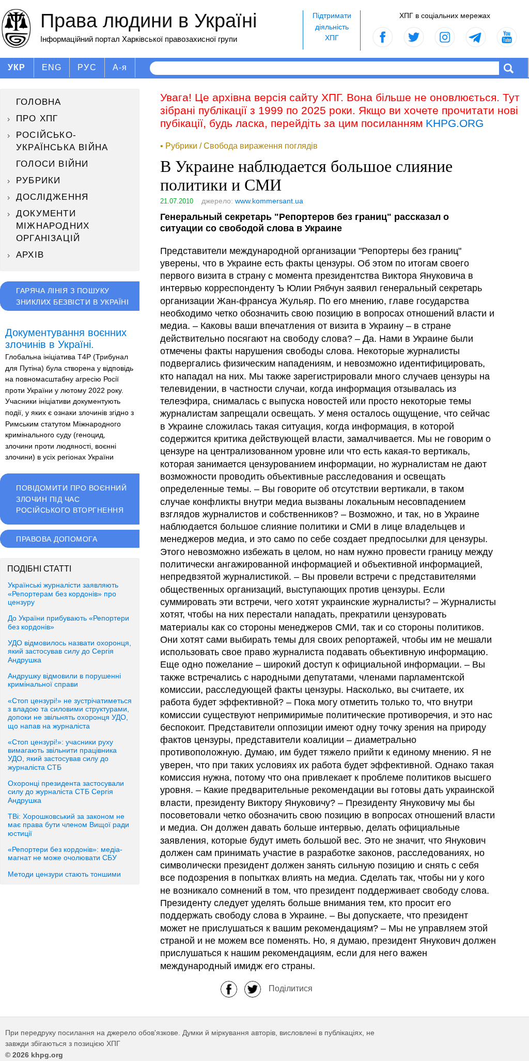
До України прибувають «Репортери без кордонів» (68, 622)
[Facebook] (229, 988)
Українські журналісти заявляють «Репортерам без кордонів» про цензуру (63, 593)
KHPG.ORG (455, 123)
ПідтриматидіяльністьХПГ (332, 26)
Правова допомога (56, 539)
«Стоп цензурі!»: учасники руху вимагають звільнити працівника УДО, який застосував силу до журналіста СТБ (62, 754)
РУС (87, 67)
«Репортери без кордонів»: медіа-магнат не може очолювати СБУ (65, 854)
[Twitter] (252, 988)
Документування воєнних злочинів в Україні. (66, 339)
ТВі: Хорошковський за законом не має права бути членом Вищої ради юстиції (68, 825)
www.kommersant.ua (269, 201)
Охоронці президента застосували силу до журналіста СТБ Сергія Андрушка (66, 792)
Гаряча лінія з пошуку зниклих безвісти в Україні (72, 296)
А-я (120, 67)
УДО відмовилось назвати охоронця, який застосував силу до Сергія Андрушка (69, 651)
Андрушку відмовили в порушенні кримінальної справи (64, 680)
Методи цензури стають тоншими (64, 874)
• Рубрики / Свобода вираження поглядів (239, 145)
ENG (52, 67)
